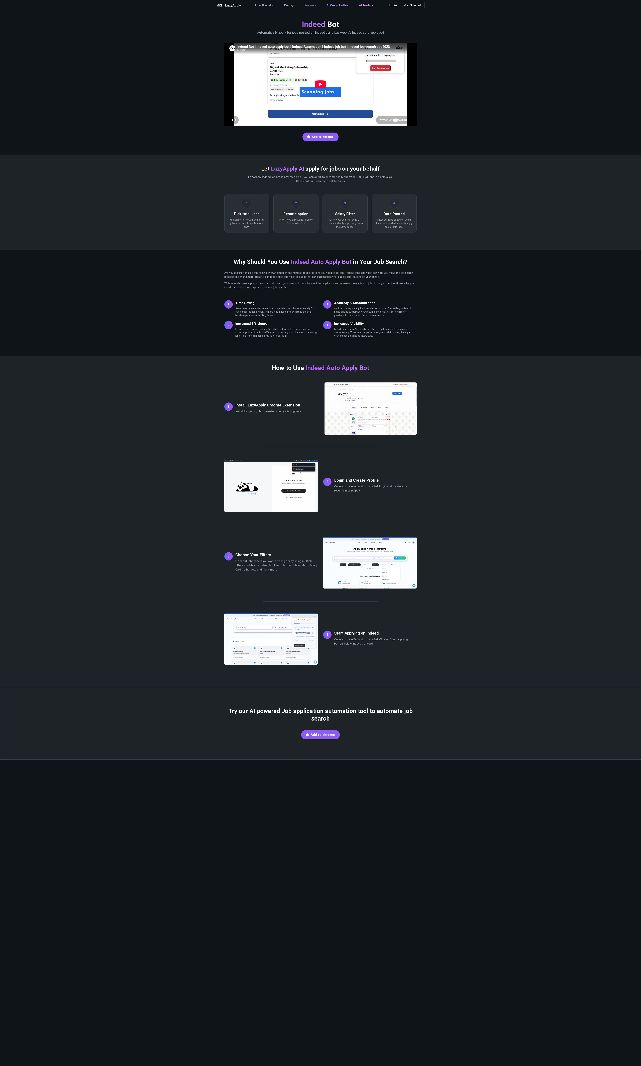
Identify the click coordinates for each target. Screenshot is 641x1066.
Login (393, 5)
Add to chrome (323, 137)
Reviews (310, 5)
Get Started (412, 5)
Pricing (289, 5)
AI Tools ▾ (366, 5)
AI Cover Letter (337, 5)
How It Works (264, 5)
